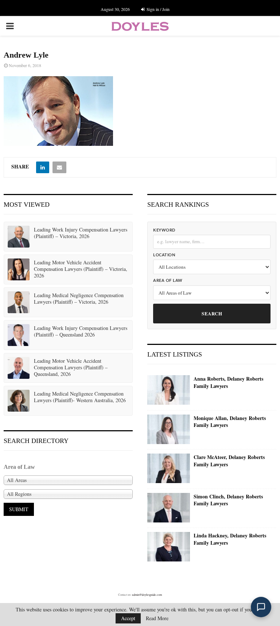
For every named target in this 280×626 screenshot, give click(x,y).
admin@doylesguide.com (147, 594)
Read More (157, 618)
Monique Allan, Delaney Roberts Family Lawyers (230, 422)
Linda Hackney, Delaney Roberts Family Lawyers (230, 539)
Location (164, 255)
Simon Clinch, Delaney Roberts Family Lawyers (228, 500)
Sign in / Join (157, 9)
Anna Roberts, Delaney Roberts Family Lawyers (228, 382)
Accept (128, 618)
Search (212, 313)
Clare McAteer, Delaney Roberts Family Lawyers (229, 461)
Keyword (164, 230)
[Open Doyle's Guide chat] (261, 607)
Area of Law (168, 281)
